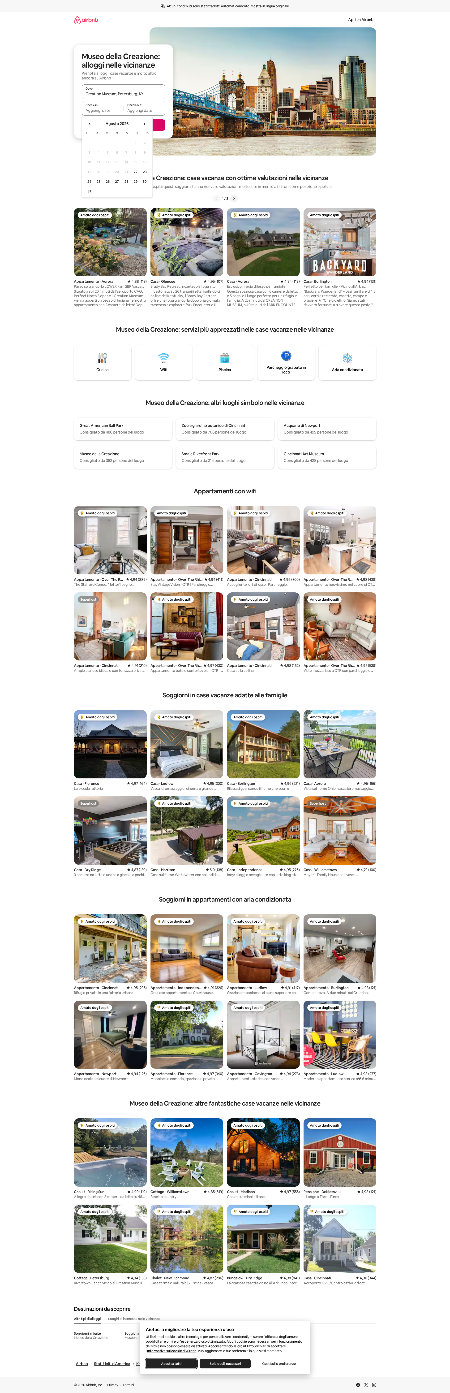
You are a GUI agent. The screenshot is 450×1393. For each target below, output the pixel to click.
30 (145, 181)
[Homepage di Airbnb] (86, 19)
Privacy (112, 1385)
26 (108, 181)
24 (89, 181)
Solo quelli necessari (225, 1364)
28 (126, 181)
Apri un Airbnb (360, 19)
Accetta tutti (171, 1364)
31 (89, 191)
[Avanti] (234, 198)
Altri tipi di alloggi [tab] (87, 1319)
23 (145, 172)
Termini (128, 1385)
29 (135, 181)
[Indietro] (216, 198)
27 (117, 181)
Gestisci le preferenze (279, 1364)
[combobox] (124, 94)
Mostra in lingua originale (270, 6)
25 (98, 181)
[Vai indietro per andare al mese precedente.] (90, 123)
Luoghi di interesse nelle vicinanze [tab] (134, 1319)
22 (135, 172)
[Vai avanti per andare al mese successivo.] (144, 123)
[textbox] (103, 110)
